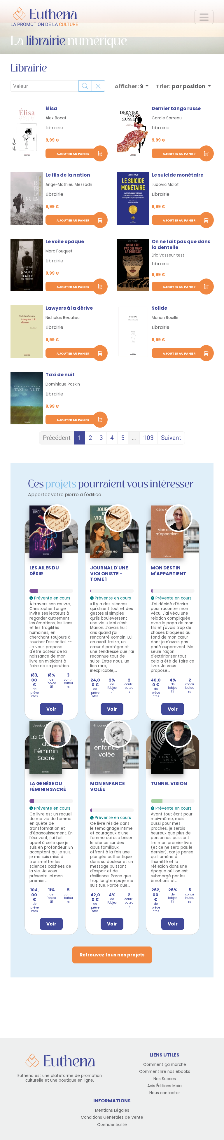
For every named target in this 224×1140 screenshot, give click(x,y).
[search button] (85, 86)
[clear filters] (98, 86)
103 (148, 437)
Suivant (171, 437)
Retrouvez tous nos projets (112, 955)
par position (181, 86)
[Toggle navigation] (204, 17)
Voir (51, 709)
